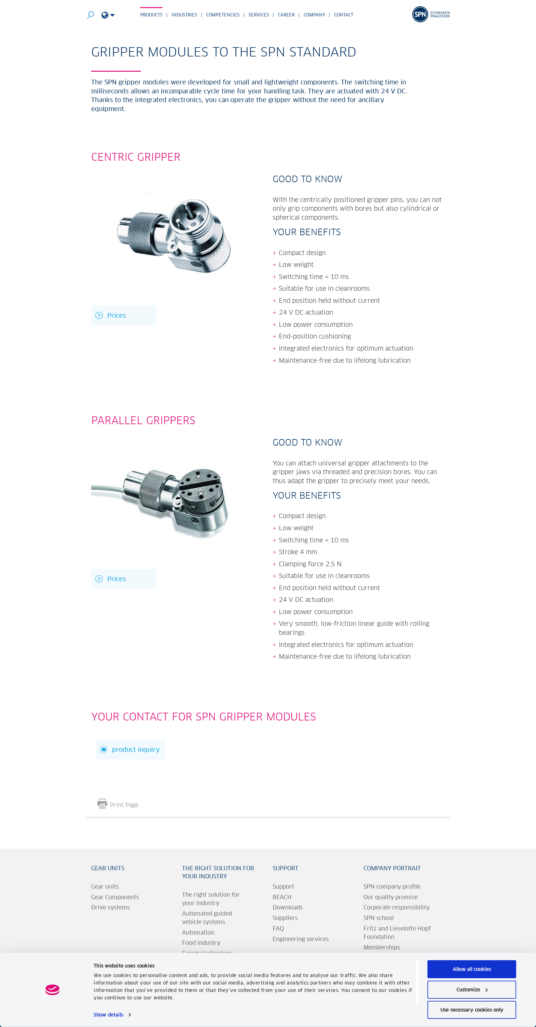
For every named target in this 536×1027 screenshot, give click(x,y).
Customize (468, 989)
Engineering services (301, 939)
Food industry (201, 943)
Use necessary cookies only (471, 1009)
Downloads (288, 907)
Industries (184, 14)
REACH (282, 897)
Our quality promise (391, 897)
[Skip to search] (90, 16)
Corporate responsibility (397, 907)
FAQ (278, 928)
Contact (343, 14)
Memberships (382, 947)
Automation (198, 932)
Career (286, 14)
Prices (116, 315)
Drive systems (110, 907)
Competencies (222, 14)
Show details (108, 1014)
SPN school (379, 918)
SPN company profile (392, 886)
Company (314, 14)
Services (258, 14)
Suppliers (285, 918)
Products (151, 14)
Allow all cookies (472, 969)
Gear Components (115, 897)
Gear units (107, 868)
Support (285, 868)
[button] (108, 16)
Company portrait (392, 868)
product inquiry (136, 749)
